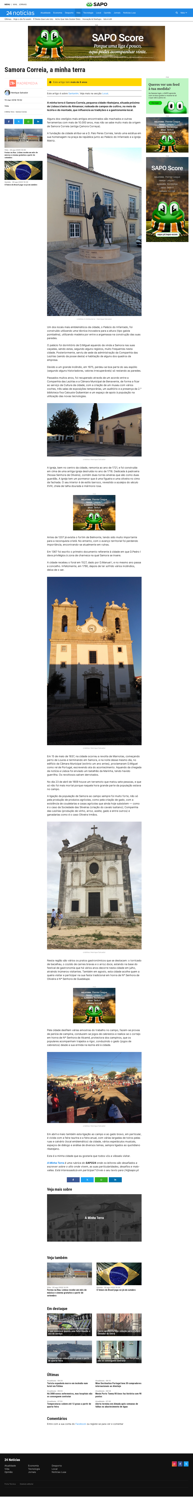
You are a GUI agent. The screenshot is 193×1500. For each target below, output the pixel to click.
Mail (15, 4)
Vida (7, 106)
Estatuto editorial (26, 1484)
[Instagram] (174, 1463)
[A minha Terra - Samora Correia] (94, 885)
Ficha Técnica (10, 1484)
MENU (7, 4)
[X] (186, 1463)
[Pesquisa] (176, 12)
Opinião (8, 182)
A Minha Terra (9, 112)
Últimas (53, 1374)
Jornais (23, 4)
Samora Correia (21, 112)
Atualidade (51, 1381)
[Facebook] (180, 1463)
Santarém (73, 93)
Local (105, 93)
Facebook (80, 1423)
